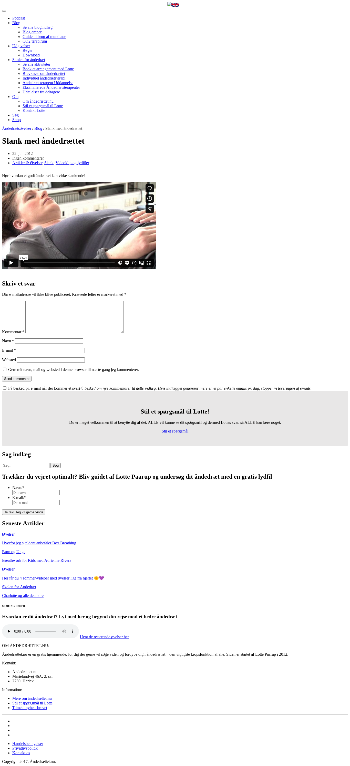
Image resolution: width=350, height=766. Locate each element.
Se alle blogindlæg (38, 27)
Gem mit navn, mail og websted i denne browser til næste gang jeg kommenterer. (73, 369)
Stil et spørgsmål (175, 431)
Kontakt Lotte (34, 110)
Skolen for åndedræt (28, 59)
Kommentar (13, 332)
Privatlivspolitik (25, 748)
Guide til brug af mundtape (44, 36)
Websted (9, 360)
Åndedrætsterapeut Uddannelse (48, 83)
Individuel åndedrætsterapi (44, 78)
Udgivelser (21, 46)
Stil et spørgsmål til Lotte (43, 106)
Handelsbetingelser (27, 743)
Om (15, 96)
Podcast (18, 18)
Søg (15, 115)
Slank (49, 163)
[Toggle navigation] (4, 11)
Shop (16, 119)
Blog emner (32, 32)
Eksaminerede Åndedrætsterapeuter (51, 87)
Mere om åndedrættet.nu (32, 698)
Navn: (18, 487)
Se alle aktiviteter (36, 64)
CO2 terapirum (35, 41)
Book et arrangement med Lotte (48, 69)
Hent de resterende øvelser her (104, 637)
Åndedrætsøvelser (16, 128)
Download (31, 55)
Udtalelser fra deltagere (41, 92)
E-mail (9, 350)
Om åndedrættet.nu (38, 101)
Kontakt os (21, 753)
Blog (16, 23)
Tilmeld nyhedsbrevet (29, 707)
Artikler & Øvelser (27, 163)
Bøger (28, 50)
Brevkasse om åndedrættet (44, 73)
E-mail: (19, 497)
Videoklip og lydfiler (72, 163)
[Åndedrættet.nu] (169, 4)
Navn (8, 341)
